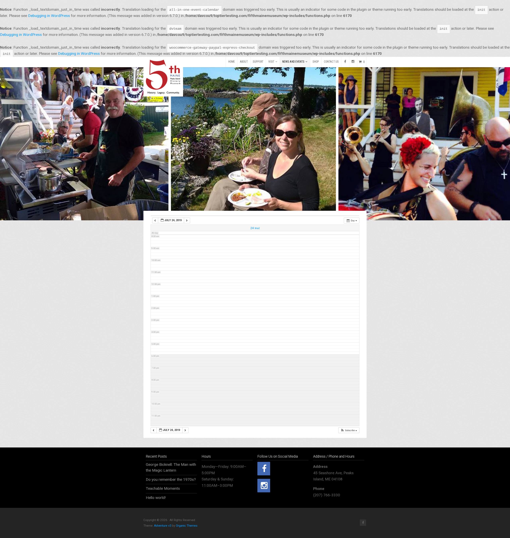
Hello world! (156, 497)
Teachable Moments (163, 488)
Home (231, 61)
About (244, 61)
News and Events (293, 61)
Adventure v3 (162, 525)
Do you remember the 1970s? (171, 479)
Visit (271, 61)
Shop (316, 61)
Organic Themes (186, 525)
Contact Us (331, 61)
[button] (348, 430)
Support (258, 61)
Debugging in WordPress (49, 15)
